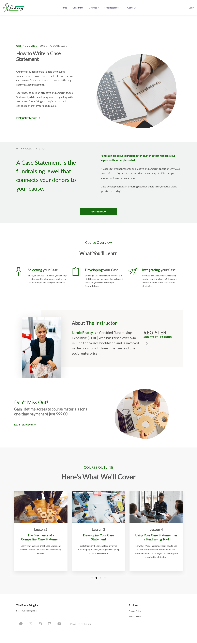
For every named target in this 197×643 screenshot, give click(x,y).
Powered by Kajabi (80, 623)
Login (191, 7)
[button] (98, 211)
